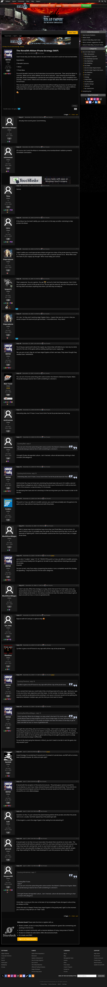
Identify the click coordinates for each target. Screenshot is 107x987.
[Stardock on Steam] (100, 99)
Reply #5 (18, 249)
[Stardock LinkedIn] (96, 102)
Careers (65, 960)
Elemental (34, 956)
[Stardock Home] (2, 1)
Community (21, 1)
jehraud (8, 849)
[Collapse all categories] (104, 51)
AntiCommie (8, 420)
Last (77, 114)
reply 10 (34, 473)
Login (20, 36)
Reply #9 (18, 373)
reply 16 (38, 713)
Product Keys (97, 960)
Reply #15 (19, 555)
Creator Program (68, 967)
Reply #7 (18, 314)
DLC (52, 6)
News (27, 1)
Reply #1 (21, 117)
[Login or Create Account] (99, 1)
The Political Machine (37, 964)
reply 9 (28, 444)
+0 (8, 431)
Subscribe (101, 976)
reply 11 (33, 872)
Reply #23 (19, 811)
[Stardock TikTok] (93, 102)
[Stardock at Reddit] (87, 102)
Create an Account (98, 958)
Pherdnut (8, 655)
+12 (8, 207)
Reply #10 (19, 410)
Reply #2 (18, 147)
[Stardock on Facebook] (88, 99)
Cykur (8, 228)
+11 (8, 636)
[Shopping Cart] (102, 1)
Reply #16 (21, 585)
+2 (8, 270)
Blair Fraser (8, 384)
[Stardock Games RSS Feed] (99, 102)
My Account (97, 956)
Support (38, 1)
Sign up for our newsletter (67, 976)
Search (15, 36)
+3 (8, 520)
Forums (66, 971)
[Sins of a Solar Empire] (53, 17)
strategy (75, 105)
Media (66, 6)
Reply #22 (19, 781)
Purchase (86, 6)
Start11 (3, 958)
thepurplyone (8, 259)
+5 (8, 773)
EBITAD (8, 60)
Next (73, 114)
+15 (8, 70)
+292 (8, 394)
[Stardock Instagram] (97, 99)
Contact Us (66, 969)
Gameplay (34, 6)
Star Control (35, 962)
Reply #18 (19, 645)
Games (14, 1)
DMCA (59, 984)
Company (67, 950)
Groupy (3, 967)
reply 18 (32, 681)
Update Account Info (99, 964)
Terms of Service (52, 984)
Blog (33, 1)
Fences (3, 960)
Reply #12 (19, 467)
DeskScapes (4, 962)
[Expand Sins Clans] (83, 74)
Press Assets (67, 964)
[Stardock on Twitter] (85, 99)
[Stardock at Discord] (90, 102)
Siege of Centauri (36, 969)
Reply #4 (18, 217)
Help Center (97, 953)
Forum (58, 6)
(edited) (52, 555)
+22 (8, 168)
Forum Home (8, 36)
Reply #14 (21, 526)
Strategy (22, 46)
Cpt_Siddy (8, 626)
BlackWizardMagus (9, 128)
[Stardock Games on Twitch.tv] (94, 99)
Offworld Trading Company (38, 967)
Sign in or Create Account (27, 939)
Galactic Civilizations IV (37, 958)
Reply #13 (19, 498)
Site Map (64, 984)
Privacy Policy (44, 984)
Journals (44, 6)
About (65, 953)
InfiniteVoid (8, 157)
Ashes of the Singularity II (38, 953)
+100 (8, 300)
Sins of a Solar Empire (12, 46)
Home (3, 46)
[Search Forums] (105, 1)
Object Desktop (5, 953)
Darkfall (8, 762)
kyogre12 (8, 289)
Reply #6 (18, 279)
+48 (8, 239)
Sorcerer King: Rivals (37, 971)
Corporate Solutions (6, 956)
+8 (8, 887)
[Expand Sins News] (83, 65)
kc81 (8, 822)
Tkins (8, 196)
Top (76, 117)
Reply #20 (19, 706)
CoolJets (8, 509)
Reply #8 (18, 343)
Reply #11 (19, 437)
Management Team (68, 958)
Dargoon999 (8, 876)
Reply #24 (19, 838)
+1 (9, 138)
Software (8, 1)
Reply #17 (19, 615)
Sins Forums (41, 53)
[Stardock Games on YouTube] (91, 99)
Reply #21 (19, 751)
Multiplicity (4, 964)
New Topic (72, 33)
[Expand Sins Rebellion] (83, 72)
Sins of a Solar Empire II (37, 960)
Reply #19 (19, 675)
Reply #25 (19, 866)
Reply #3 (18, 185)
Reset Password (98, 962)
